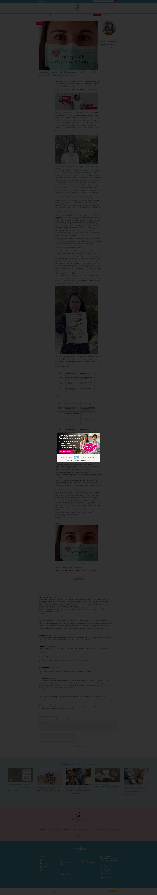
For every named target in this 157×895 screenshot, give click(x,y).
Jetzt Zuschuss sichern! (66, 451)
